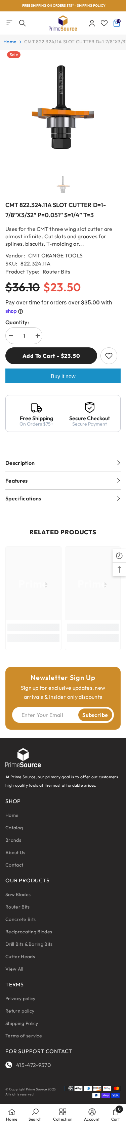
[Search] (22, 23)
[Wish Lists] (104, 23)
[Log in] (92, 23)
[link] (33, 627)
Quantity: (17, 322)
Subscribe (95, 715)
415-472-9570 (33, 1065)
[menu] (9, 23)
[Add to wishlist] (108, 355)
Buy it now (63, 376)
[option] (63, 5)
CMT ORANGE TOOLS (55, 255)
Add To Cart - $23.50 (51, 355)
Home (9, 42)
